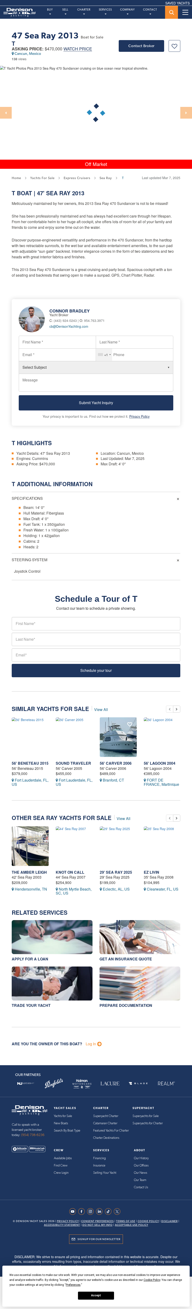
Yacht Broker (58, 314)
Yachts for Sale (63, 1116)
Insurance (99, 1165)
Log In (91, 1043)
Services (105, 9)
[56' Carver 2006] (118, 737)
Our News (140, 1172)
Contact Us (141, 1187)
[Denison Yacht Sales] (29, 1109)
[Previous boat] (169, 709)
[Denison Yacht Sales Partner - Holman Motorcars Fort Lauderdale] (82, 1083)
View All (101, 709)
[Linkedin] (100, 1211)
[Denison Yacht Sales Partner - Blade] (138, 1083)
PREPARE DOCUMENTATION (126, 1005)
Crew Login (61, 1172)
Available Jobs (63, 1158)
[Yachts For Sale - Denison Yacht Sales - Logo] (18, 12)
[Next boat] (176, 709)
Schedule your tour (96, 670)
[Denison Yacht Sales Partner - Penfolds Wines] (54, 1083)
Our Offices (141, 1165)
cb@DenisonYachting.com (68, 326)
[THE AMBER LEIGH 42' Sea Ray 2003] (30, 846)
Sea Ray (58, 193)
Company (127, 9)
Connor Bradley (69, 311)
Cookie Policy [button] (152, 1280)
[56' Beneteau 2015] (30, 737)
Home (16, 178)
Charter (83, 9)
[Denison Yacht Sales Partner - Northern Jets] (26, 1083)
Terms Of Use (125, 1221)
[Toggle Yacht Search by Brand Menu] (171, 12)
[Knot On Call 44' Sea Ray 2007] (74, 846)
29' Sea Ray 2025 (116, 872)
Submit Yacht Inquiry (96, 402)
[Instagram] (91, 1211)
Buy (50, 9)
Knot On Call (70, 872)
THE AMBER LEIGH (29, 872)
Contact (150, 9)
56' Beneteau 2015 (30, 763)
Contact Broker (141, 46)
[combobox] (104, 355)
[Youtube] (73, 1211)
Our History (141, 1158)
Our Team (140, 1180)
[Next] (186, 113)
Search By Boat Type (67, 1130)
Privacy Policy (139, 416)
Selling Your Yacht (104, 1172)
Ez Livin (151, 872)
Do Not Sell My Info (97, 1224)
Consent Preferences (97, 1221)
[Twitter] (118, 1211)
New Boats (61, 1123)
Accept (96, 1295)
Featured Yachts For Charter (111, 1130)
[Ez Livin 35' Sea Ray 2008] (162, 846)
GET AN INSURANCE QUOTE (126, 959)
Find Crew (60, 1165)
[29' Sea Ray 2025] (118, 846)
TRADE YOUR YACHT (31, 1005)
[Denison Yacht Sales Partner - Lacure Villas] (110, 1083)
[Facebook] (82, 1211)
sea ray (106, 178)
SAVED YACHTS (177, 3)
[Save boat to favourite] (174, 46)
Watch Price (77, 48)
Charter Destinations (106, 1138)
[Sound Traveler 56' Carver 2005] (74, 737)
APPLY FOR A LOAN (30, 959)
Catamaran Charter (105, 1123)
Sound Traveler (73, 763)
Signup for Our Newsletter (99, 1239)
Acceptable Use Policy (131, 1224)
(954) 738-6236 (32, 1135)
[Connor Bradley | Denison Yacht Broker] (34, 318)
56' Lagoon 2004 (159, 763)
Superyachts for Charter (148, 1123)
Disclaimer (169, 1221)
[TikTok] (109, 1211)
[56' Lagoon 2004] (162, 737)
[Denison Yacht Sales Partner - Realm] (166, 1083)
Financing (99, 1158)
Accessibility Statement (62, 1224)
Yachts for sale (42, 178)
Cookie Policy (148, 1221)
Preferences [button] (73, 1284)
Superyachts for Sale (146, 1116)
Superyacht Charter (105, 1116)
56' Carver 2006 (116, 763)
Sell (65, 9)
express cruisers (77, 178)
